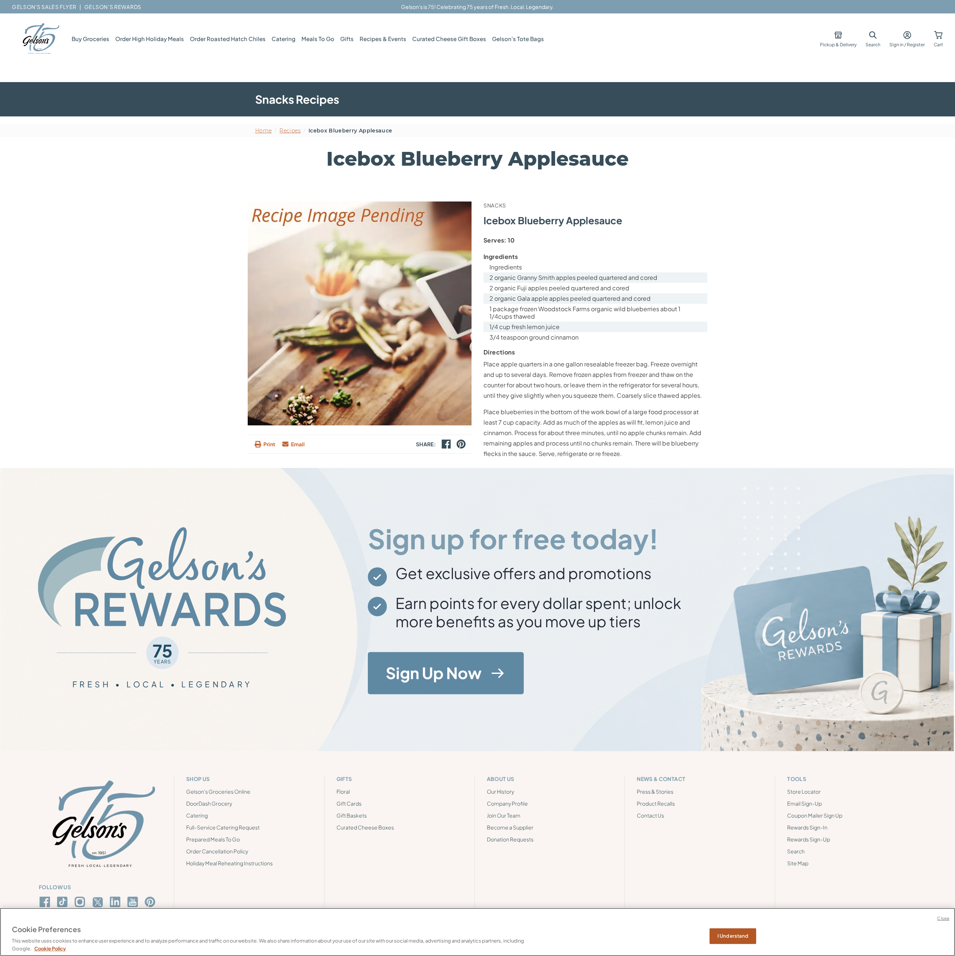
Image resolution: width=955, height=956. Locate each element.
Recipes (289, 130)
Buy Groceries (90, 38)
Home (263, 130)
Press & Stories (655, 791)
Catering (283, 38)
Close (943, 918)
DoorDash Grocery (209, 803)
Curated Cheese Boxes (365, 827)
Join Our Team (503, 815)
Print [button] (269, 444)
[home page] (40, 38)
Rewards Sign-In (807, 827)
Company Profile (507, 803)
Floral (343, 791)
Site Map (797, 863)
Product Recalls (656, 803)
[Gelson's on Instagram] (81, 902)
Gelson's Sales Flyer (44, 6)
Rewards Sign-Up (808, 839)
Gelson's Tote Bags (518, 38)
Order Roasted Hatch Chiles (228, 38)
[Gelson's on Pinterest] (151, 902)
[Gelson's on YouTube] (133, 903)
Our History (500, 791)
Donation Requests (510, 839)
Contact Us (650, 815)
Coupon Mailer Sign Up (814, 815)
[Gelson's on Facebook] (46, 902)
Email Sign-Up (804, 803)
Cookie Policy (50, 948)
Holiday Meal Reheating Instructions (229, 863)
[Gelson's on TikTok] (63, 903)
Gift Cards (348, 803)
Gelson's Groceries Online (218, 791)
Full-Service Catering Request (223, 827)
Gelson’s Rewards (112, 6)
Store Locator (804, 791)
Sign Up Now (434, 673)
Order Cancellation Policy (217, 851)
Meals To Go (317, 38)
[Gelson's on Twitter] (98, 902)
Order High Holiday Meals (149, 38)
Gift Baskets (351, 815)
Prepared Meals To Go (213, 839)
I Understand (733, 936)
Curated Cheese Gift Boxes (449, 38)
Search (796, 851)
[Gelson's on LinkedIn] (116, 902)
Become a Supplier (510, 827)
